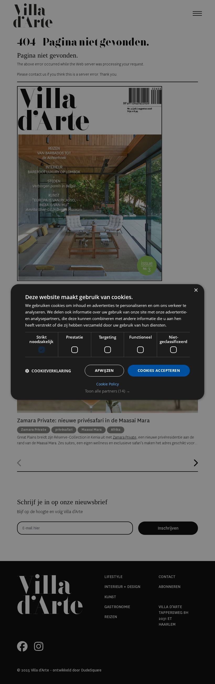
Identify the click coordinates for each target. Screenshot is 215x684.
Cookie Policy (107, 384)
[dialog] (107, 342)
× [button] (196, 290)
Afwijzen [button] (104, 370)
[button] (107, 391)
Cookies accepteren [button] (159, 370)
